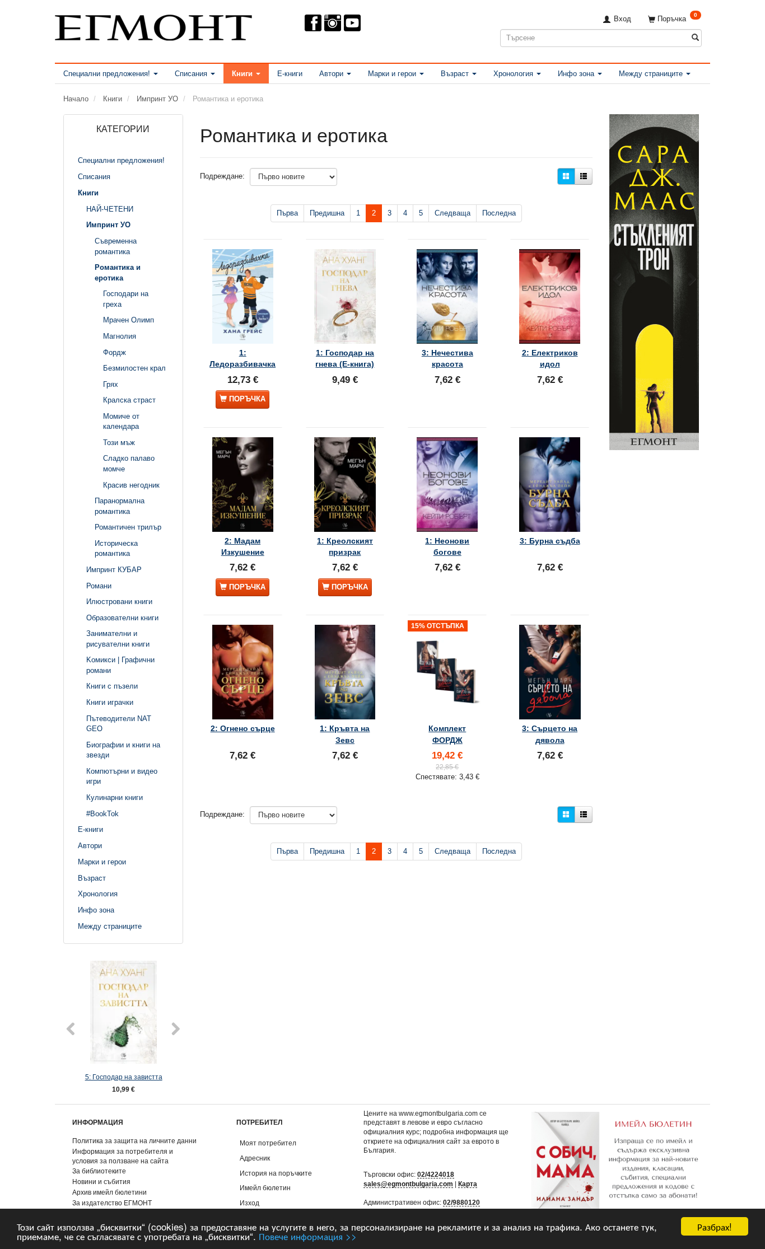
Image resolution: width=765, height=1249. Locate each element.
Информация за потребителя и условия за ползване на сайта (122, 1156)
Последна (499, 213)
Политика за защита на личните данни (134, 1140)
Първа (287, 213)
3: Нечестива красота (447, 358)
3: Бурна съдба (550, 540)
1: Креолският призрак (345, 546)
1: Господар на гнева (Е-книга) (344, 358)
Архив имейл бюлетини (109, 1192)
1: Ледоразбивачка (242, 358)
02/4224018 (435, 1174)
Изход (249, 1202)
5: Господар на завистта (123, 1076)
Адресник (255, 1158)
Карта (467, 1183)
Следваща (452, 213)
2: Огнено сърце (243, 728)
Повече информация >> (308, 1236)
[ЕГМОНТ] (153, 25)
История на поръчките (276, 1173)
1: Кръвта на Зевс (345, 734)
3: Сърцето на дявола (549, 734)
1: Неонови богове (447, 546)
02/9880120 (461, 1202)
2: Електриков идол (550, 358)
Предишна (327, 213)
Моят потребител (268, 1143)
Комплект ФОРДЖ (447, 734)
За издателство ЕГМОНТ (112, 1202)
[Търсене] (695, 37)
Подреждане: (222, 176)
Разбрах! (714, 1226)
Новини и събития (101, 1181)
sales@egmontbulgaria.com (408, 1183)
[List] (584, 176)
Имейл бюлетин (265, 1187)
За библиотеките (99, 1171)
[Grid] (566, 176)
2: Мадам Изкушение (242, 546)
